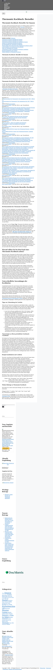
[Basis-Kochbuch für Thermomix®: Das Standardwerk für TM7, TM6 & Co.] (18, 100)
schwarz (9, 618)
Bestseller (6, 4)
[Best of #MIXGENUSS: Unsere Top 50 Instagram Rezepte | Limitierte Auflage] (18, 130)
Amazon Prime (4, 594)
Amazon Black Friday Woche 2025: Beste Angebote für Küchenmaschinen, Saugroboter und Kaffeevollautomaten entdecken (9, 546)
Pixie (9, 615)
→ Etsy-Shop (7, 3)
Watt (13, 622)
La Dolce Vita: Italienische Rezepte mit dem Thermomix (14, 117)
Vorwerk (22, 27)
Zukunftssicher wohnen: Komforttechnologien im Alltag (9, 539)
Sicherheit (3, 620)
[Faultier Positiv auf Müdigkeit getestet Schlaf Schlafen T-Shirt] (8, 638)
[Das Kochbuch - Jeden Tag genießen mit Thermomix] (14, 122)
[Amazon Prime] (11, 103)
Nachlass (11, 613)
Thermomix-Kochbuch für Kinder (10, 89)
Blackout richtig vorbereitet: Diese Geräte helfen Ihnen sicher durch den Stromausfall (9, 534)
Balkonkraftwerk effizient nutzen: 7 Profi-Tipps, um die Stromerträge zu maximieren (9, 520)
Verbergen (13, 38)
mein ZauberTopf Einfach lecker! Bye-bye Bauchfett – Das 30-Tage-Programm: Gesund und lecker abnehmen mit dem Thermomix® (17, 161)
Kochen (4, 604)
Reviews (11, 617)
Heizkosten (6, 601)
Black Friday (5, 596)
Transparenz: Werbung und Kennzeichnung (12, 669)
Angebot (9, 594)
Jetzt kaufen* (5, 448)
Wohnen (6, 5)
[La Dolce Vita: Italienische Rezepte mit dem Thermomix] (15, 116)
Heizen (3, 601)
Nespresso (5, 615)
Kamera (9, 603)
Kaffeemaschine (4, 603)
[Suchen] (3, 407)
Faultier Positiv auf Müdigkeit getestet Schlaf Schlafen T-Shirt (7, 641)
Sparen (3, 621)
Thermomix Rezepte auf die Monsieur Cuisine (12, 298)
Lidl (3, 608)
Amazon (7, 593)
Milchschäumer (7, 608)
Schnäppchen (5, 618)
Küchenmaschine (8, 606)
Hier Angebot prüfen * (7, 105)
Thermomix (5, 623)
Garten (7, 598)
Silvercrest (7, 620)
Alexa (3, 593)
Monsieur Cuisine (5, 611)
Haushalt (5, 600)
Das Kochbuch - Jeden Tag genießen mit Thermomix (13, 124)
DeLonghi (9, 597)
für (5, 598)
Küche (10, 604)
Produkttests (6, 8)
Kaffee (10, 601)
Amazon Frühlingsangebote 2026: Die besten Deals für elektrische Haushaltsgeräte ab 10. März (9, 527)
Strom (6, 621)
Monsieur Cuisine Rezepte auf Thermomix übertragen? (9, 496)
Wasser (10, 622)
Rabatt (7, 617)
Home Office (7, 7)
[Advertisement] (14, 413)
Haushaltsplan (10, 600)
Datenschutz (42, 668)
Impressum (48, 668)
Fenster (3, 598)
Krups (8, 604)
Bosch (6, 597)
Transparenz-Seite (6, 396)
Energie (12, 597)
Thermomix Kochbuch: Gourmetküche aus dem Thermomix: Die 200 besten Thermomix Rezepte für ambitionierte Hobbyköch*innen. (17, 141)
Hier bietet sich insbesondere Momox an (22, 231)
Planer (5, 9)
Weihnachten (4, 624)
